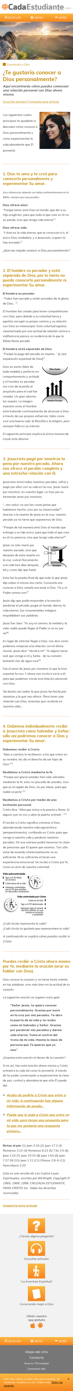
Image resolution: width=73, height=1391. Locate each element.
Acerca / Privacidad (36, 1363)
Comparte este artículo (43, 101)
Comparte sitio (36, 1368)
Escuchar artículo (14, 101)
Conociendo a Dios (18, 64)
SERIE (62, 17)
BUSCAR (14, 17)
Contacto (36, 1357)
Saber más (44, 1382)
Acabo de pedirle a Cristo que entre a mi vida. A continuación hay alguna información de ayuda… (36, 1100)
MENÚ (38, 17)
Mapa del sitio (36, 1352)
